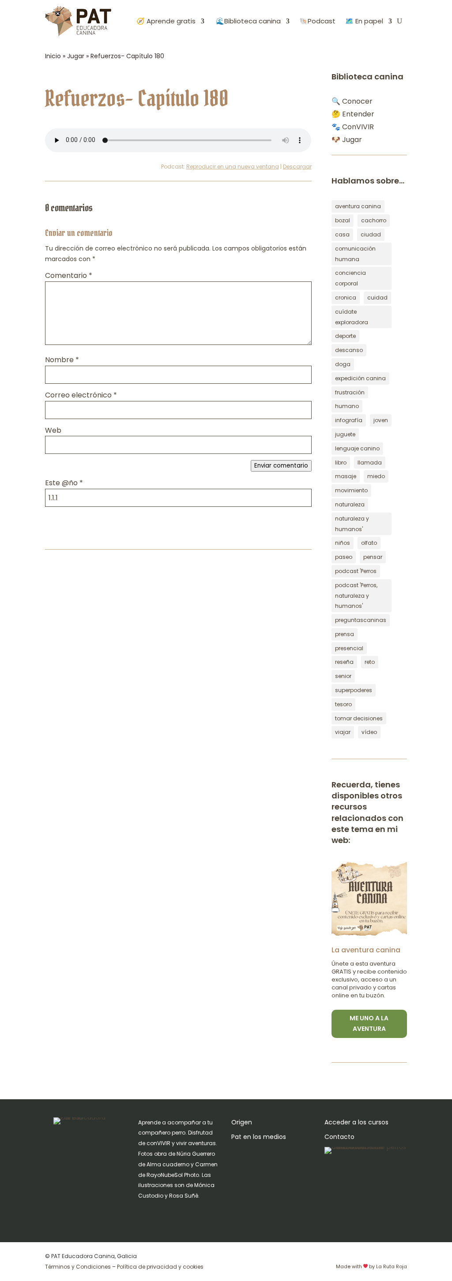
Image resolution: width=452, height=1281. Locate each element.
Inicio (53, 56)
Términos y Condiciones (78, 1266)
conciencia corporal (350, 278)
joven (380, 420)
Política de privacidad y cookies (160, 1266)
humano (347, 406)
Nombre (62, 360)
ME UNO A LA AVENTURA (369, 1023)
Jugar (75, 56)
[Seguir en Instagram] (145, 1213)
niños (342, 543)
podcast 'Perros (356, 571)
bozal (342, 220)
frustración (350, 392)
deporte (345, 336)
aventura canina (358, 206)
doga (342, 364)
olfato (369, 543)
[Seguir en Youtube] (180, 1213)
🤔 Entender (352, 114)
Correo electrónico (81, 395)
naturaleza (350, 504)
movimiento (351, 490)
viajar (342, 732)
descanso (349, 350)
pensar (372, 557)
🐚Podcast (317, 21)
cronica (345, 297)
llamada (370, 462)
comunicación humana (355, 254)
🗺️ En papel (364, 21)
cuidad (377, 297)
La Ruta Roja (391, 1266)
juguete (345, 434)
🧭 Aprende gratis (166, 21)
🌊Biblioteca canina (247, 21)
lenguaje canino (357, 448)
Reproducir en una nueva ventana (232, 166)
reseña (344, 662)
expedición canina (360, 378)
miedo (376, 476)
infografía (348, 420)
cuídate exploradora (351, 317)
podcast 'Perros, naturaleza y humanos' (356, 595)
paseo (343, 557)
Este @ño (64, 483)
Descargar (297, 166)
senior (343, 676)
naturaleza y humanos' (352, 524)
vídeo (369, 732)
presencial (349, 648)
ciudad (371, 234)
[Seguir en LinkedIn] (198, 1213)
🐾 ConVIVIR (352, 127)
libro (341, 462)
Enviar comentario (281, 465)
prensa (344, 634)
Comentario (68, 275)
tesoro (343, 704)
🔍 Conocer (352, 101)
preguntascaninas (360, 620)
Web (53, 430)
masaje (345, 476)
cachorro (373, 220)
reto (370, 662)
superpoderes (353, 690)
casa (342, 234)
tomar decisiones (359, 718)
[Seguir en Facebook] (163, 1213)
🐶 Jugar (346, 140)
